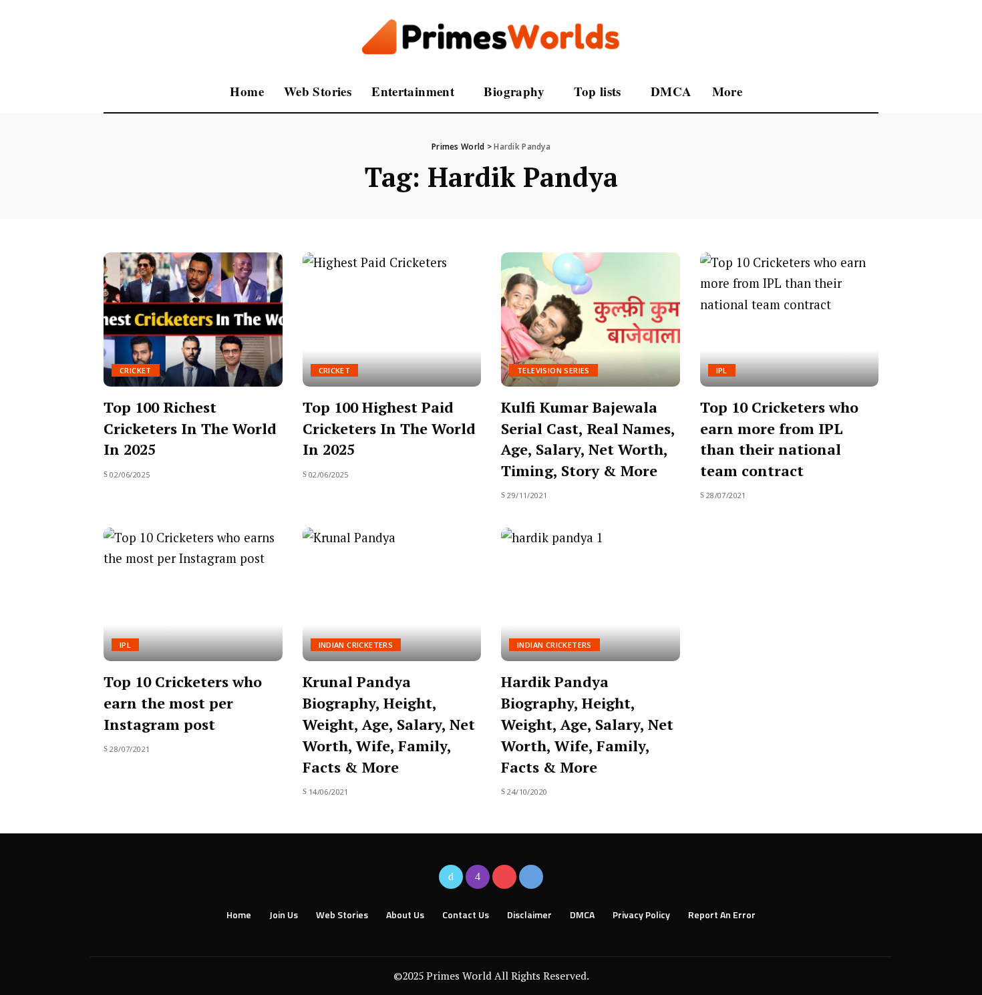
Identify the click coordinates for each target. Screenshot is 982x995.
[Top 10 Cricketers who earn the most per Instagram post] (193, 595)
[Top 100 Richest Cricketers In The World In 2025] (193, 319)
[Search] (869, 92)
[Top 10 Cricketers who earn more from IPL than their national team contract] (789, 319)
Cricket (136, 370)
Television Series (553, 370)
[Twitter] (451, 877)
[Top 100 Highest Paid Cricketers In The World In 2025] (392, 319)
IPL (721, 370)
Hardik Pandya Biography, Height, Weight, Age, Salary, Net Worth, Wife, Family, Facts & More (587, 724)
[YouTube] (504, 877)
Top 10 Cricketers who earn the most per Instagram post (183, 703)
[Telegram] (531, 877)
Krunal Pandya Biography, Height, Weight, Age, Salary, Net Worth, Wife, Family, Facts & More (389, 724)
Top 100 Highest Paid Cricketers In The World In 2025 (389, 428)
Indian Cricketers (356, 645)
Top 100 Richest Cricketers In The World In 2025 (190, 428)
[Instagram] (478, 877)
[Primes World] (491, 36)
